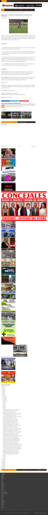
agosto (4, 402)
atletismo (2, 475)
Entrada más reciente (4, 146)
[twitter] (36, 1)
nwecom (2, 497)
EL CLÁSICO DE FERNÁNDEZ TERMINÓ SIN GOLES (10, 420)
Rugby (2, 503)
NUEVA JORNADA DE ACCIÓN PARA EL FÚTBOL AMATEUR (11, 409)
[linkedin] (44, 1)
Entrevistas (2, 486)
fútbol (2, 488)
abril (3, 407)
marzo (4, 408)
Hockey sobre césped (4, 491)
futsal (2, 490)
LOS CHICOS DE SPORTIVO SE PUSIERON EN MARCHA (11, 439)
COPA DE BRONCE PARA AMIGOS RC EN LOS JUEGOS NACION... (12, 446)
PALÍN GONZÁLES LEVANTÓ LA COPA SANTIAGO (10, 442)
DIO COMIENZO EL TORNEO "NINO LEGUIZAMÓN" (10, 434)
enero (4, 456)
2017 (3, 459)
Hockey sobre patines (4, 492)
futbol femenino (3, 489)
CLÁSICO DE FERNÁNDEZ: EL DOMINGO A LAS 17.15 (10, 422)
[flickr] (40, 1)
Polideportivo (3, 502)
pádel (2, 499)
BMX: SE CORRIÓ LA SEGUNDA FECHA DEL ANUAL (10, 421)
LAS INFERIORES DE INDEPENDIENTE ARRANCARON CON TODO (12, 435)
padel (2, 498)
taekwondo (2, 504)
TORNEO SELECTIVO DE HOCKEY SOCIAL (9, 412)
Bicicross (2, 478)
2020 (3, 394)
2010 (3, 468)
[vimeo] (38, 1)
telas (2, 505)
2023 (3, 390)
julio (3, 403)
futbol (2, 487)
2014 (3, 463)
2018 (3, 458)
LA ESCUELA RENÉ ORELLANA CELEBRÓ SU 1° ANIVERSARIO (12, 413)
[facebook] (34, 1)
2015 (3, 462)
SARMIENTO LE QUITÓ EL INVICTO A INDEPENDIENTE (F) (11, 438)
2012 (3, 466)
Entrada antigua (33, 146)
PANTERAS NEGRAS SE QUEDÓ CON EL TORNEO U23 (11, 443)
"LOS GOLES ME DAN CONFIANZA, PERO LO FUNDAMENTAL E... (12, 448)
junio (3, 404)
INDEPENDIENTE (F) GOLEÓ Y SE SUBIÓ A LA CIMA (10, 451)
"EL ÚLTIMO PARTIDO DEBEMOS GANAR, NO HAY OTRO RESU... (12, 416)
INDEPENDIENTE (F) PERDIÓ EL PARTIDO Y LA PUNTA (11, 430)
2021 (3, 393)
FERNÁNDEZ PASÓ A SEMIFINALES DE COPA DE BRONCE (11, 452)
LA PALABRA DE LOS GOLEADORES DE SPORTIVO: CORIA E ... (12, 447)
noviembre (4, 398)
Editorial (2, 485)
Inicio (19, 146)
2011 (3, 467)
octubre (4, 399)
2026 (3, 386)
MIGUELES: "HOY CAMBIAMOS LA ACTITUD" (9, 417)
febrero (4, 455)
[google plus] (46, 1)
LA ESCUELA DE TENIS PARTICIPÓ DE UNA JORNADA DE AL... (12, 425)
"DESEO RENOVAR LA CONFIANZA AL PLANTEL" (10, 426)
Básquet (2, 476)
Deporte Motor (3, 484)
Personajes (2, 501)
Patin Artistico (3, 500)
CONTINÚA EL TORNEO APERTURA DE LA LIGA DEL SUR (11, 433)
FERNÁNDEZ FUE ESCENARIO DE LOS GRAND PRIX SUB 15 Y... (12, 429)
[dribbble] (42, 1)
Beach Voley (3, 477)
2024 (3, 389)
